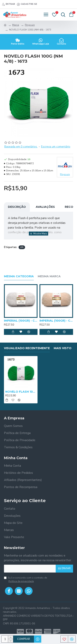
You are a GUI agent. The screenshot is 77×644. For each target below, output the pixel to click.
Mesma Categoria (19, 276)
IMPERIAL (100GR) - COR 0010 (21, 320)
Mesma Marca (49, 276)
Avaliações (45, 207)
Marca (15, 25)
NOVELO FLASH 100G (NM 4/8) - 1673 (20, 391)
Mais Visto (62, 348)
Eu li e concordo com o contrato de (27, 579)
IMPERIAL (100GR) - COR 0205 (56, 320)
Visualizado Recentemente (27, 348)
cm (21, 247)
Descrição (17, 207)
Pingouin (30, 25)
